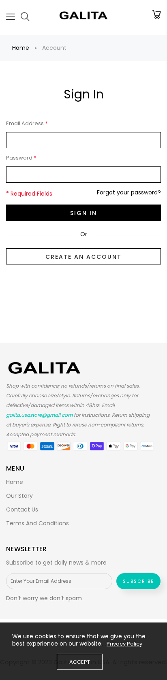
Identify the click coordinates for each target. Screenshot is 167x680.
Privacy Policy (124, 644)
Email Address (26, 123)
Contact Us (22, 509)
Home (20, 48)
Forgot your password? (129, 192)
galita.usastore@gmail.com (39, 414)
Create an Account (83, 257)
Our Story (19, 496)
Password (21, 158)
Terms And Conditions (37, 523)
